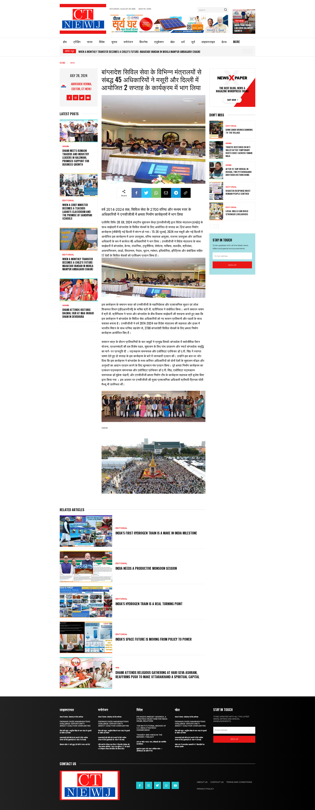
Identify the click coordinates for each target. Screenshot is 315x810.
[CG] (169, 24)
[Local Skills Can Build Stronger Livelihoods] (216, 211)
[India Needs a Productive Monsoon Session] (86, 566)
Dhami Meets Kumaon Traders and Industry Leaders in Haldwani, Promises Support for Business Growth (75, 157)
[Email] (166, 193)
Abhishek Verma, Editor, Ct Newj (81, 86)
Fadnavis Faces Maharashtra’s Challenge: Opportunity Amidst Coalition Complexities (75, 724)
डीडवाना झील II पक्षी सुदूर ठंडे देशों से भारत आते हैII (75, 744)
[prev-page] (211, 226)
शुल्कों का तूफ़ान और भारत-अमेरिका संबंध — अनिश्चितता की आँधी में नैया (149, 750)
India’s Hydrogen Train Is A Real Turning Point (149, 603)
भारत (72, 62)
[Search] (225, 9)
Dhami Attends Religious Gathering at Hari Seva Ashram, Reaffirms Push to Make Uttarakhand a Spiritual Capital (158, 674)
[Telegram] (176, 193)
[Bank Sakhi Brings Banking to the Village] (216, 130)
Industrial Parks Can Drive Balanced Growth (243, 27)
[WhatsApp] (156, 193)
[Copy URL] (186, 193)
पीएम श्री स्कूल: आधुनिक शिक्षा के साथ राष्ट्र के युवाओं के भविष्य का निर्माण (75, 732)
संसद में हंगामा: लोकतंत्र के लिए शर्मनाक (71, 717)
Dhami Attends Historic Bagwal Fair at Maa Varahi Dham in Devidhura (78, 313)
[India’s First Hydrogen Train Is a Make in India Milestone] (86, 531)
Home (62, 62)
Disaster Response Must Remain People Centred (238, 192)
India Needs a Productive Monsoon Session (146, 568)
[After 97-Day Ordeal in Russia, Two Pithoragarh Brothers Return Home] (216, 170)
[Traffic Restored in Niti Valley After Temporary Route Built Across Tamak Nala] (216, 150)
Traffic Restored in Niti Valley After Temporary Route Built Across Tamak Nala (239, 151)
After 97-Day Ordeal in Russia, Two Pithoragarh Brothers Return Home (239, 171)
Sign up (232, 265)
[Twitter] (81, 97)
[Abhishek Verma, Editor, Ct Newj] (63, 86)
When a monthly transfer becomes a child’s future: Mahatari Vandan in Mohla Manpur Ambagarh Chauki (139, 52)
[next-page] (217, 226)
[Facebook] (69, 97)
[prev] (245, 51)
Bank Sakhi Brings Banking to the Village (239, 131)
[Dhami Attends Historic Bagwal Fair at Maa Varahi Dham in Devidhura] (79, 289)
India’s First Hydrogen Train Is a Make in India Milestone (156, 532)
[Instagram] (75, 97)
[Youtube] (88, 97)
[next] (250, 51)
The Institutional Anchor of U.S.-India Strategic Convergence (151, 728)
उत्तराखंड (65, 146)
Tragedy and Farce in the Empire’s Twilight (149, 736)
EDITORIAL (239, 20)
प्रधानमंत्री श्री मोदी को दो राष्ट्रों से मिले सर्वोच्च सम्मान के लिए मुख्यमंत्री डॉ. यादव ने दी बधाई (74, 738)
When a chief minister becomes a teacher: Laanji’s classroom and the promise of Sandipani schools (77, 211)
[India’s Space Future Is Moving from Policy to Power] (86, 637)
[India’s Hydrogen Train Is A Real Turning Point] (86, 602)
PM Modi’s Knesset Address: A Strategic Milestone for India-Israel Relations (152, 719)
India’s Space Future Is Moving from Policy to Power (154, 639)
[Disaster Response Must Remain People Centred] (216, 191)
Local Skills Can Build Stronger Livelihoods (237, 212)
